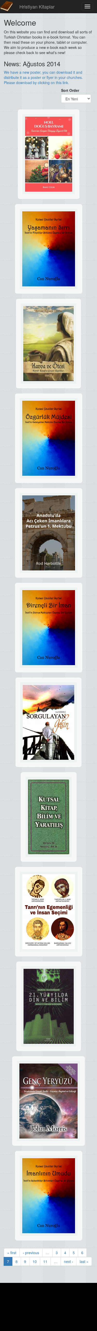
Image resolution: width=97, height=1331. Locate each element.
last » (84, 1261)
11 (45, 1261)
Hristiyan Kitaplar (37, 6)
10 (35, 1261)
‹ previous (31, 1252)
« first (11, 1252)
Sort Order (70, 90)
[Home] (6, 6)
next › (68, 1261)
